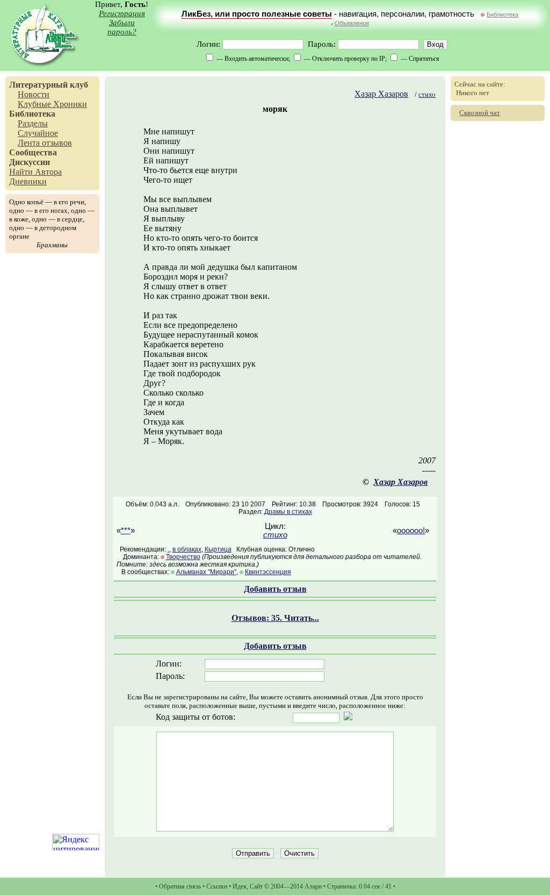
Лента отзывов (45, 142)
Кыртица (218, 549)
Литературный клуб (48, 84)
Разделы (33, 123)
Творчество (183, 557)
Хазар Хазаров (381, 93)
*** (126, 530)
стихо (427, 94)
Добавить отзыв (275, 588)
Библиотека (502, 14)
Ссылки (216, 886)
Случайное (38, 133)
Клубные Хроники (52, 104)
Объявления (352, 23)
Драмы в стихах (288, 511)
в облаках (186, 549)
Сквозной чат (479, 113)
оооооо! (411, 530)
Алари (313, 886)
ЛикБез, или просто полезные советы (257, 14)
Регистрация (122, 13)
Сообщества (33, 152)
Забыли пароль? (121, 27)
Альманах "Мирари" (206, 572)
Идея (240, 886)
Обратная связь (180, 886)
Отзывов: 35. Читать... (275, 617)
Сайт (256, 886)
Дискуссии (29, 162)
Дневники (28, 181)
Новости (33, 94)
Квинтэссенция (268, 572)
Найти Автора (35, 171)
